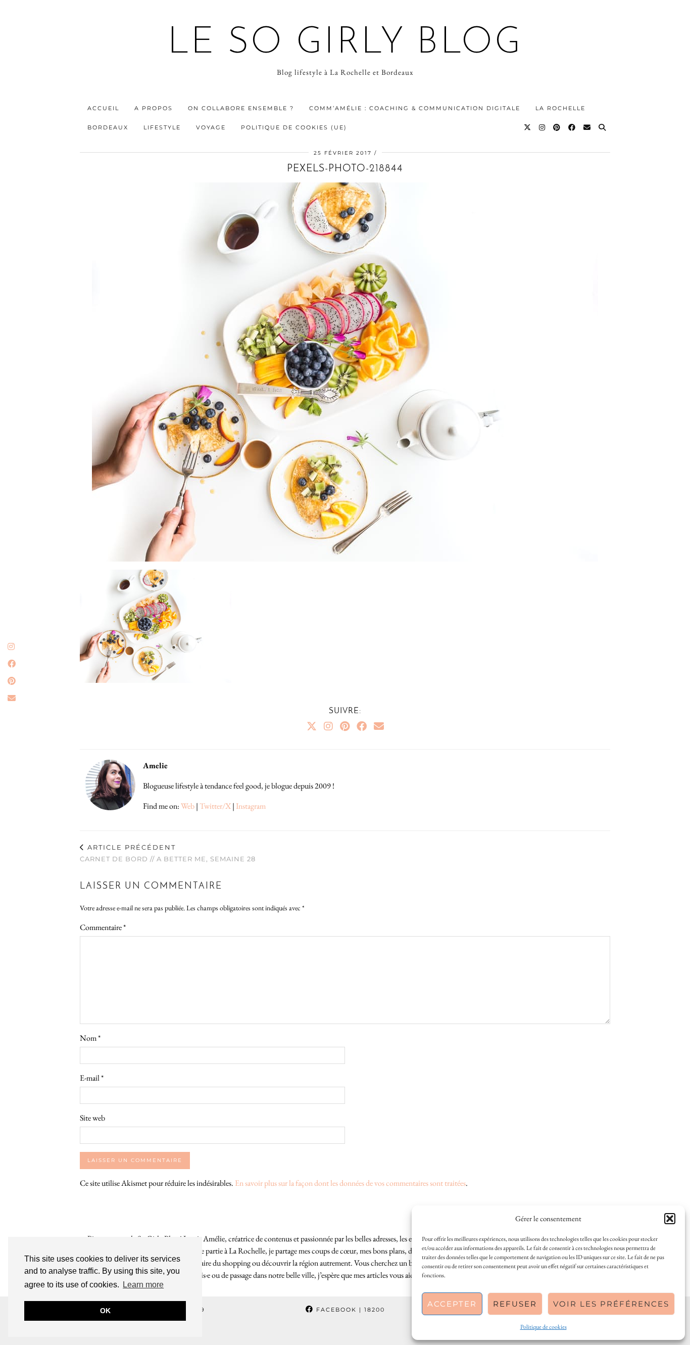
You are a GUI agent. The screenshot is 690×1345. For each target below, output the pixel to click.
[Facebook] (572, 127)
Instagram (251, 806)
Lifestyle (162, 127)
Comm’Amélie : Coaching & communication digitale (414, 108)
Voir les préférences (611, 1304)
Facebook (349, 1309)
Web (187, 806)
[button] (670, 1219)
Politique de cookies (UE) (294, 127)
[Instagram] (542, 127)
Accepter (452, 1304)
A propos (153, 108)
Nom (90, 1038)
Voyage (211, 127)
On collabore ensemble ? (241, 108)
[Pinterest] (557, 127)
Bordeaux (107, 127)
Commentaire (103, 927)
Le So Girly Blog (345, 43)
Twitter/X (215, 806)
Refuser (515, 1304)
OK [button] (105, 1311)
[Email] (587, 127)
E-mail (92, 1078)
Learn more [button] (143, 1284)
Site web (92, 1117)
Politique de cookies (543, 1327)
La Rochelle (560, 108)
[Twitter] (528, 127)
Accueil (103, 108)
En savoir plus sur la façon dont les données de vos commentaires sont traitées (350, 1183)
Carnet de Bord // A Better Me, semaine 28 (168, 853)
